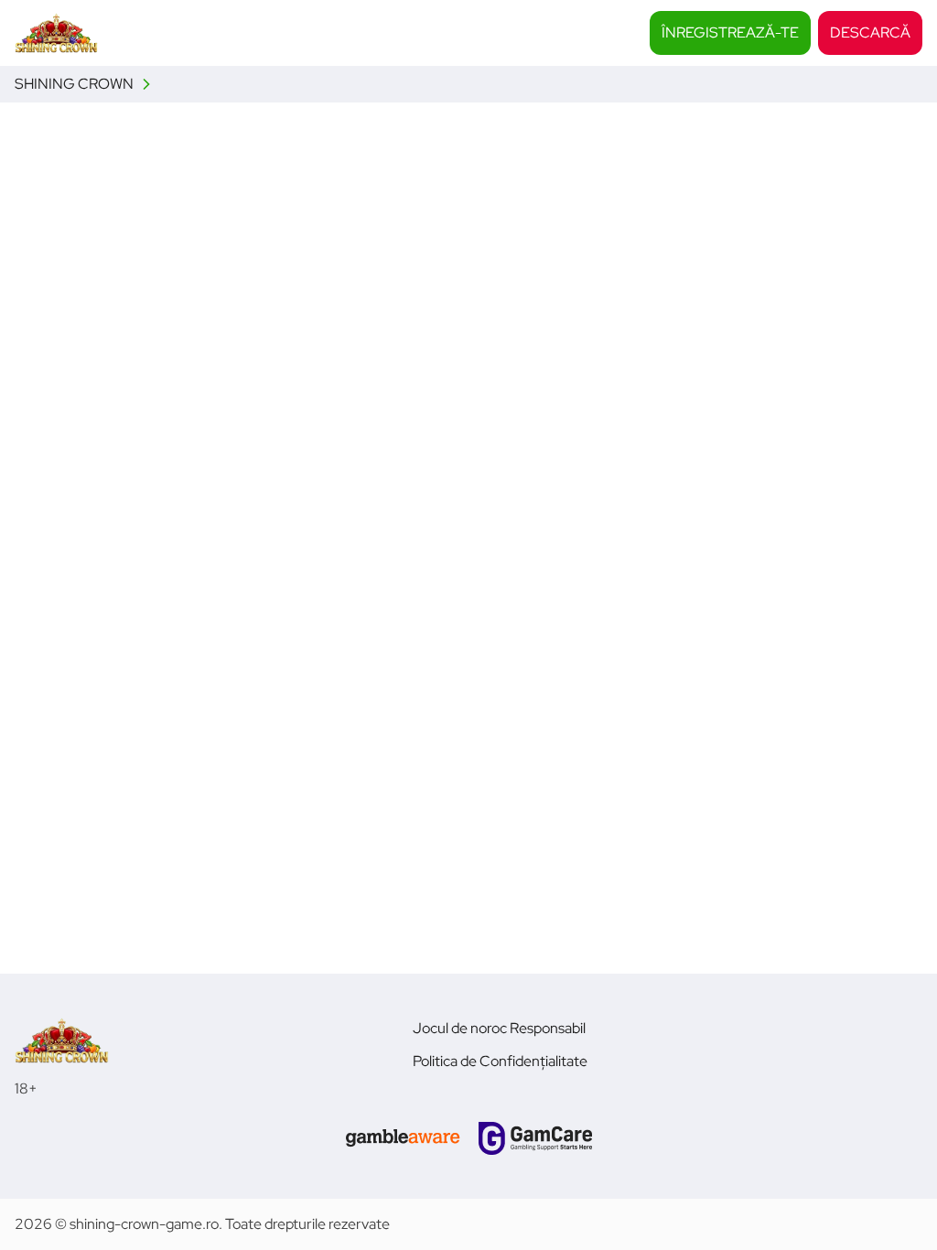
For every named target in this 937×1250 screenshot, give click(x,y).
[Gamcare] (535, 1138)
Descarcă (870, 32)
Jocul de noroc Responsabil (499, 1028)
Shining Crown (74, 83)
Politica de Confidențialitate (500, 1061)
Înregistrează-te (730, 32)
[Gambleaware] (403, 1138)
